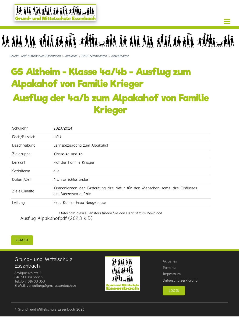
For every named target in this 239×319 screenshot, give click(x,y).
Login (174, 291)
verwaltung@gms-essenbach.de (51, 286)
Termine (169, 268)
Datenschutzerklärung (180, 280)
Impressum (172, 274)
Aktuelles (170, 261)
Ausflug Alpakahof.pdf (56, 218)
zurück (22, 240)
